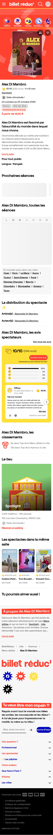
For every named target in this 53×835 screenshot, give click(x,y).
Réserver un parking (12, 528)
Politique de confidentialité (17, 804)
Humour (32, 646)
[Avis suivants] (46, 402)
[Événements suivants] (50, 566)
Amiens (37, 286)
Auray (35, 273)
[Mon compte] (48, 4)
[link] (7, 22)
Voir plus (42, 411)
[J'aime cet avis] (10, 415)
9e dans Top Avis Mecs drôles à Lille (30, 443)
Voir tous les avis (42, 341)
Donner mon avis (38, 357)
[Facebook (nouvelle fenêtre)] (8, 676)
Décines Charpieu (13, 282)
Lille (43, 624)
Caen (6, 273)
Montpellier (24, 286)
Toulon (7, 277)
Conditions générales (15, 800)
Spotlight (7, 93)
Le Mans (25, 273)
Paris (15, 273)
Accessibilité (11, 819)
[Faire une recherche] (40, 4)
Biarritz (30, 282)
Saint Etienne (21, 277)
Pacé (33, 277)
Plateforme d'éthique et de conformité (23, 815)
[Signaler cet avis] (15, 415)
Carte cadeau (9, 765)
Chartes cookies (13, 811)
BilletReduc (8, 646)
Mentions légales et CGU (17, 808)
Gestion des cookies (14, 822)
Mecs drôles (8, 651)
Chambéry (9, 286)
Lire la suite (8, 154)
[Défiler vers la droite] (50, 22)
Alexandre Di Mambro (26, 314)
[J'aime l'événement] (48, 33)
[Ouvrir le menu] (5, 4)
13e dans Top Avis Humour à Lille (28, 447)
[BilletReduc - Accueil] (21, 4)
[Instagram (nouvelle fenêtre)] (33, 676)
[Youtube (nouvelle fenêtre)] (20, 676)
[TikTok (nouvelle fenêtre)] (8, 689)
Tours (7, 290)
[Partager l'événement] (40, 33)
